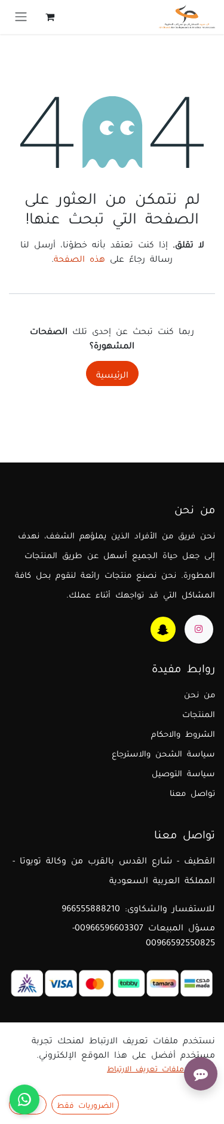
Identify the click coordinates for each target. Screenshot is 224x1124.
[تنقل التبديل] (21, 17)
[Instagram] (199, 629)
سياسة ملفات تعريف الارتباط (160, 1068)
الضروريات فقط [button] (85, 1104)
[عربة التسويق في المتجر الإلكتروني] (50, 17)
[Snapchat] (163, 629)
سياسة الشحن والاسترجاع (163, 752)
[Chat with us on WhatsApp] (24, 1099)
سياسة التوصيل (183, 772)
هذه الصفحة (79, 257)
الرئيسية (112, 373)
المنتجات (198, 713)
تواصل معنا (192, 792)
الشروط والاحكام (183, 732)
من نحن (199, 693)
